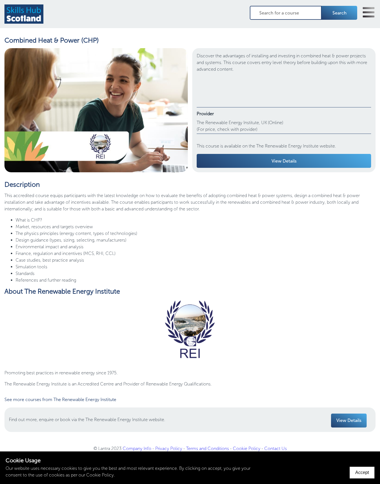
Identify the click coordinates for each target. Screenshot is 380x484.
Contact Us (275, 448)
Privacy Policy (168, 448)
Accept (362, 472)
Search (339, 13)
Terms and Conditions (207, 448)
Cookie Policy (246, 448)
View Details (284, 161)
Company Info (137, 448)
